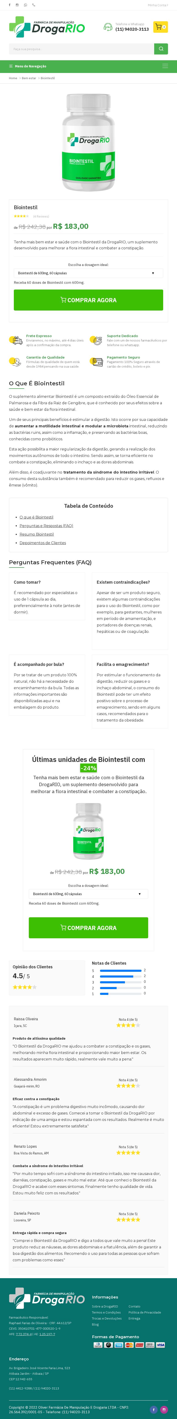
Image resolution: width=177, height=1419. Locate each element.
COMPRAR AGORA (91, 300)
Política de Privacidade (145, 1312)
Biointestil (48, 78)
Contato (134, 1306)
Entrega (134, 1318)
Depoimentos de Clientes (43, 543)
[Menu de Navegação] (165, 66)
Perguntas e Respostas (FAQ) (46, 526)
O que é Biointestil (36, 517)
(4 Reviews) (41, 216)
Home (13, 78)
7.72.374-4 (24, 1334)
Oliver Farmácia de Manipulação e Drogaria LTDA (77, 1407)
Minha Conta (157, 5)
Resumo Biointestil (37, 534)
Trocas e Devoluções (107, 1318)
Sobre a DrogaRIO (105, 1306)
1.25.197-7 (47, 1334)
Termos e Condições (106, 1312)
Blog (95, 1324)
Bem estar (29, 78)
